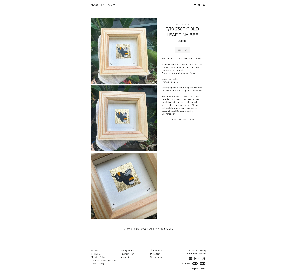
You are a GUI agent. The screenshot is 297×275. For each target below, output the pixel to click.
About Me (125, 257)
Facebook (157, 250)
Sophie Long (103, 5)
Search (94, 250)
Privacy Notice (127, 250)
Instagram (157, 257)
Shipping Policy (98, 257)
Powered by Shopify (196, 253)
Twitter (156, 254)
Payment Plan (127, 254)
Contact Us (96, 254)
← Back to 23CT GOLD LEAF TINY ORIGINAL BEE (148, 229)
